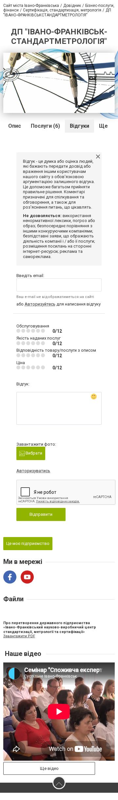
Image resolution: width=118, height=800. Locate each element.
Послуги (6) (45, 126)
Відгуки (79, 126)
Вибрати (33, 453)
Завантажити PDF (19, 636)
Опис (14, 126)
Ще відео (49, 768)
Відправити (41, 514)
